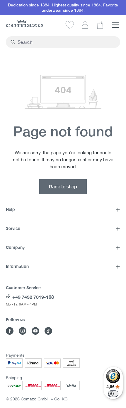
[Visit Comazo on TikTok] (48, 331)
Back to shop (63, 186)
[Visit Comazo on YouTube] (35, 331)
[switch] (113, 393)
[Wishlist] (69, 24)
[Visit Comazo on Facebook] (9, 331)
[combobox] (66, 42)
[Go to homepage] (24, 23)
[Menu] (115, 24)
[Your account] (85, 24)
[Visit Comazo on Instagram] (22, 331)
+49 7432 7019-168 (33, 297)
